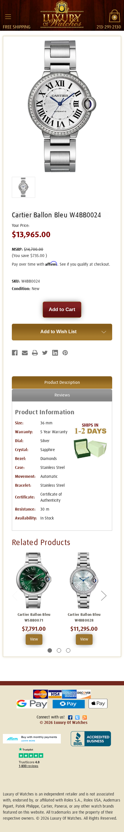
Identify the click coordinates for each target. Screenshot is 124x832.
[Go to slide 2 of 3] (59, 650)
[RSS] (84, 717)
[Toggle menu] (8, 16)
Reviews (62, 395)
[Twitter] (45, 353)
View (34, 639)
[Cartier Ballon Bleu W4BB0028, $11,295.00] (84, 580)
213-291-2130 (109, 27)
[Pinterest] (65, 353)
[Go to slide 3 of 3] (68, 650)
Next (103, 595)
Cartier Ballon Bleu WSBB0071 (34, 617)
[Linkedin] (55, 353)
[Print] (35, 353)
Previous (14, 595)
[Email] (25, 353)
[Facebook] (15, 353)
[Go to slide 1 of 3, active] (50, 650)
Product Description (62, 382)
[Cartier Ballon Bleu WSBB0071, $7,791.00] (34, 580)
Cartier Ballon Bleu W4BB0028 (84, 617)
